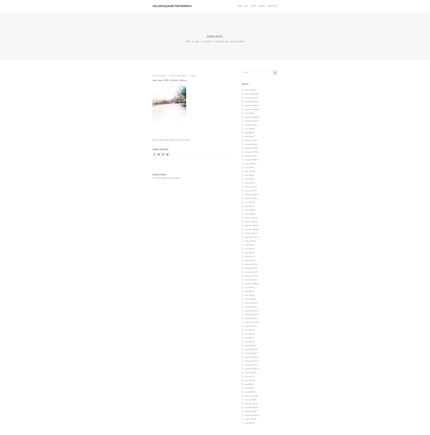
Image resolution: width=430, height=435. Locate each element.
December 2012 (250, 357)
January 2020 (250, 98)
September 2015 (250, 237)
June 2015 (248, 249)
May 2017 (248, 175)
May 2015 (248, 253)
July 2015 (248, 245)
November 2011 (250, 407)
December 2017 (250, 148)
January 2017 (249, 191)
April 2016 (248, 210)
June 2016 (248, 202)
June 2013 (248, 334)
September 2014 (250, 283)
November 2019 (250, 105)
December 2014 (250, 272)
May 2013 (248, 338)
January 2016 (250, 222)
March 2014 (249, 299)
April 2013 (248, 342)
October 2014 (249, 280)
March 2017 (249, 183)
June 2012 (248, 380)
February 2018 (250, 140)
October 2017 (249, 156)
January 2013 (250, 353)
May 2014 (248, 291)
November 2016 (250, 195)
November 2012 (250, 361)
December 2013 (250, 311)
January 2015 (250, 268)
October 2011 (249, 411)
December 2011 (250, 404)
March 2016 (249, 214)
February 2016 (250, 218)
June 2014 (248, 287)
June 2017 (248, 171)
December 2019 (250, 102)
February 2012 (250, 396)
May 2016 (248, 206)
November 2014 (250, 276)
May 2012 (248, 384)
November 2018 (250, 121)
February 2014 (250, 303)
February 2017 (250, 187)
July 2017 (248, 167)
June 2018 (248, 129)
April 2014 (248, 295)
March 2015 (249, 260)
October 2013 (249, 318)
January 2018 (250, 144)
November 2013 (250, 314)
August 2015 (249, 241)
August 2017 (249, 164)
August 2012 (249, 373)
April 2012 (248, 388)
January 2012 (250, 400)
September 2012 (250, 369)
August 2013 (249, 326)
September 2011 (250, 415)
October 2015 (249, 233)
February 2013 (250, 349)
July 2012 (248, 376)
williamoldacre (182, 76)
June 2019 (248, 113)
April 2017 (248, 179)
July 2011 (248, 423)
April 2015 (248, 256)
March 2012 (249, 392)
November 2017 (250, 152)
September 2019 (250, 109)
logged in (164, 178)
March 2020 (249, 90)
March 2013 (249, 345)
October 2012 (249, 365)
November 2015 (250, 229)
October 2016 (249, 198)
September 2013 (250, 322)
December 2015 (250, 225)
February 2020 (250, 94)
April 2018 (248, 136)
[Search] (275, 72)
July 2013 (248, 330)
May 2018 (248, 133)
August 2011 (249, 419)
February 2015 (250, 264)
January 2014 (249, 307)
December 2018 (250, 117)
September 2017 (250, 160)
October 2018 (249, 125)
